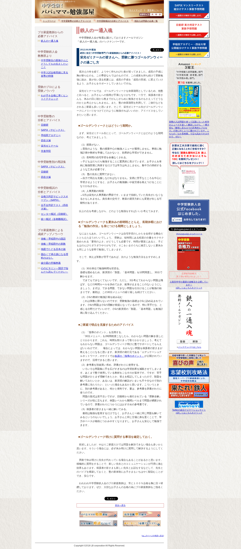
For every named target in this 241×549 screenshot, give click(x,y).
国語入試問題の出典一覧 (146, 21)
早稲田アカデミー (51, 135)
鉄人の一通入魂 (49, 40)
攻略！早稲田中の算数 (53, 243)
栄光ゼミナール (49, 145)
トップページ (49, 21)
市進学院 (46, 151)
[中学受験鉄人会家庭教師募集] (189, 398)
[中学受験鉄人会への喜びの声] (189, 367)
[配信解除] (195, 345)
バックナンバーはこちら (189, 347)
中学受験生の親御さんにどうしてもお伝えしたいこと (54, 64)
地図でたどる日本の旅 (53, 249)
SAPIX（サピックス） (53, 130)
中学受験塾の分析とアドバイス (76, 21)
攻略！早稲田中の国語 (53, 238)
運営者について (154, 10)
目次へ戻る (120, 505)
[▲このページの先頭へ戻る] (153, 536)
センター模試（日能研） (54, 214)
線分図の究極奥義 (51, 263)
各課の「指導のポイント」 (129, 356)
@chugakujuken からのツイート (189, 234)
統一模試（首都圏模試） (54, 219)
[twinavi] (189, 406)
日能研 (44, 124)
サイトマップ (135, 10)
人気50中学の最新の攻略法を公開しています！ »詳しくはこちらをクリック (189, 285)
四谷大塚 (46, 140)
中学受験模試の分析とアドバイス (113, 21)
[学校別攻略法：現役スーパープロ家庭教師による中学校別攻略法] (189, 383)
